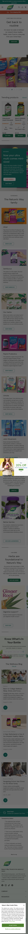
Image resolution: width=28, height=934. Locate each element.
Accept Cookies (13, 925)
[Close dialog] (26, 459)
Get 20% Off (21, 469)
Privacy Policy (12, 921)
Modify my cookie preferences (12, 929)
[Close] (24, 905)
